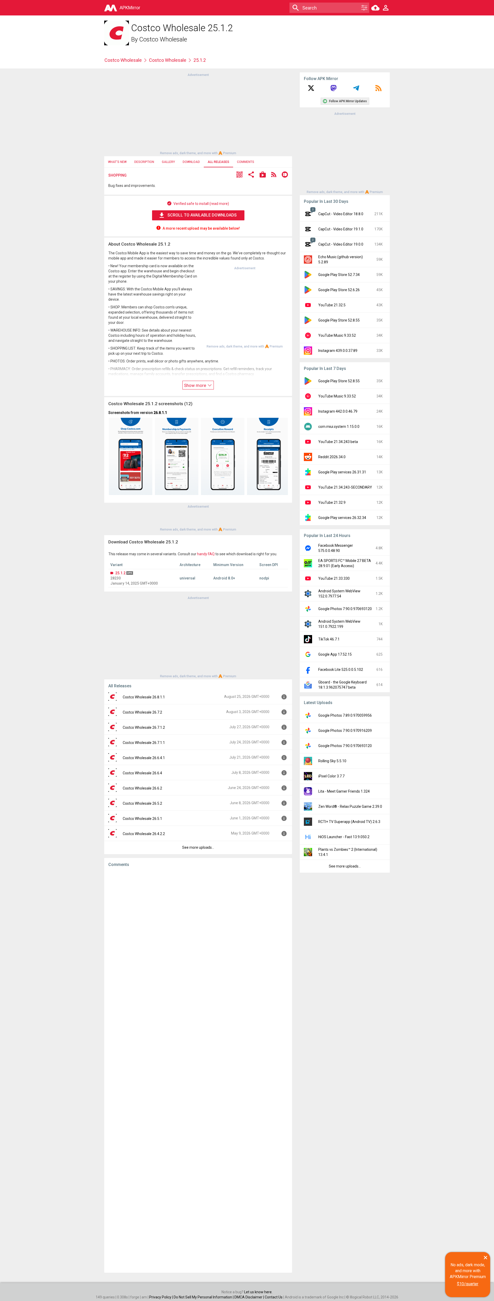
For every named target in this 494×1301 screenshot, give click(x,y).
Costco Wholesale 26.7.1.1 (144, 743)
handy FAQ (206, 554)
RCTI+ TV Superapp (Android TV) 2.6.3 (349, 822)
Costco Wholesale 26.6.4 (142, 773)
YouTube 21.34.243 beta (338, 442)
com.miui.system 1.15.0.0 (338, 426)
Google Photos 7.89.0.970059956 (345, 715)
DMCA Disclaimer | (249, 1297)
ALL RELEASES (218, 162)
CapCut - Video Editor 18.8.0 (340, 214)
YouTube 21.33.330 (334, 578)
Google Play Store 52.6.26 (339, 290)
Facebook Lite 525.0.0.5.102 (340, 669)
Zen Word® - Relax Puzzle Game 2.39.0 (350, 806)
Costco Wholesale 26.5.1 (142, 819)
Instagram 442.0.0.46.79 (337, 411)
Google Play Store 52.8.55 (339, 320)
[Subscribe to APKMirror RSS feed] (378, 90)
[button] (239, 175)
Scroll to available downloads (202, 215)
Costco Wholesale (163, 39)
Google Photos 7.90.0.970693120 (345, 609)
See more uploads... (198, 847)
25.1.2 (120, 573)
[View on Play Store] (263, 175)
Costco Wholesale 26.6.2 (142, 788)
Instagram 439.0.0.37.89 (337, 351)
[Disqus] (198, 1069)
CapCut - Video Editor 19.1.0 (340, 229)
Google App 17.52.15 (335, 654)
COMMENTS (245, 162)
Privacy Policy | (161, 1297)
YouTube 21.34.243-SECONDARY (345, 487)
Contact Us (274, 1297)
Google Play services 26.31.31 (342, 472)
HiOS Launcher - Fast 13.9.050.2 (343, 837)
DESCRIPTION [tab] (144, 162)
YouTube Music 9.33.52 (337, 335)
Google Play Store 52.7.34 (339, 275)
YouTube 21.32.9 (332, 502)
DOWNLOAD (191, 162)
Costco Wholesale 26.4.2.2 (144, 834)
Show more (195, 385)
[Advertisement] (198, 113)
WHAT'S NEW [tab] (117, 162)
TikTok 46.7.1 (329, 639)
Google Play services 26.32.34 (342, 518)
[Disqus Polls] (198, 936)
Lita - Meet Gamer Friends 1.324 (344, 791)
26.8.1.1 (160, 413)
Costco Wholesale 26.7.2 (142, 712)
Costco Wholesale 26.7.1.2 (144, 727)
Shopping (117, 175)
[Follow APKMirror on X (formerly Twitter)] (311, 90)
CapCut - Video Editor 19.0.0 (340, 244)
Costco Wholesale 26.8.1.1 (144, 697)
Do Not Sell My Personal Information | (204, 1297)
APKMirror (130, 7)
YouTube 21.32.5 (332, 305)
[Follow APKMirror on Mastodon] (333, 90)
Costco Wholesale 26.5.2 (142, 803)
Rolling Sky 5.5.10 (332, 761)
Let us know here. (258, 1292)
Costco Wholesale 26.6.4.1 (144, 758)
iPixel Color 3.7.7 (331, 776)
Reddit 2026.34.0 (332, 457)
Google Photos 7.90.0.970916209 (345, 730)
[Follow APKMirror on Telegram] (356, 90)
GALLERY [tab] (168, 162)
